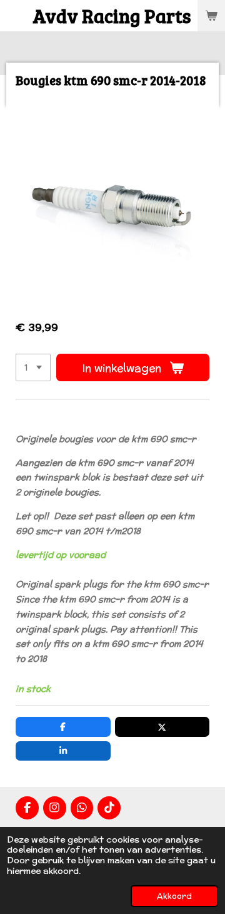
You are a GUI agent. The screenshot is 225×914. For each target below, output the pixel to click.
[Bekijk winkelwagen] (211, 15)
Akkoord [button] (174, 895)
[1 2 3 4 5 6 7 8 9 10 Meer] (33, 367)
